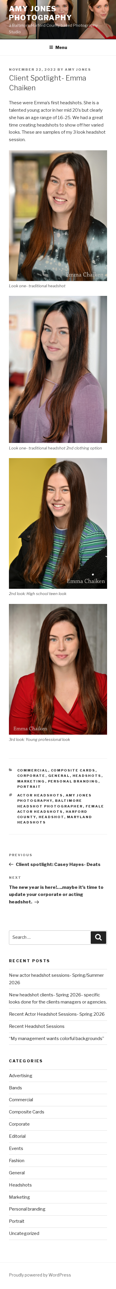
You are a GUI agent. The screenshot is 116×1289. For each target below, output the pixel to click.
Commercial (32, 770)
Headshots (87, 776)
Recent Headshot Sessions (37, 1026)
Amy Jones (78, 69)
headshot (51, 817)
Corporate (31, 776)
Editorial (17, 1136)
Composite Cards (73, 770)
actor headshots (40, 795)
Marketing (31, 781)
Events (16, 1148)
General (59, 776)
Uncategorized (24, 1233)
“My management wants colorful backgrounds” (56, 1038)
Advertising (20, 1075)
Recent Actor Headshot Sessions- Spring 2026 (57, 1014)
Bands (15, 1088)
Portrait (29, 787)
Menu (61, 47)
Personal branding (73, 781)
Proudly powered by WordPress (40, 1274)
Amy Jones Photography (40, 13)
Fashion (16, 1160)
